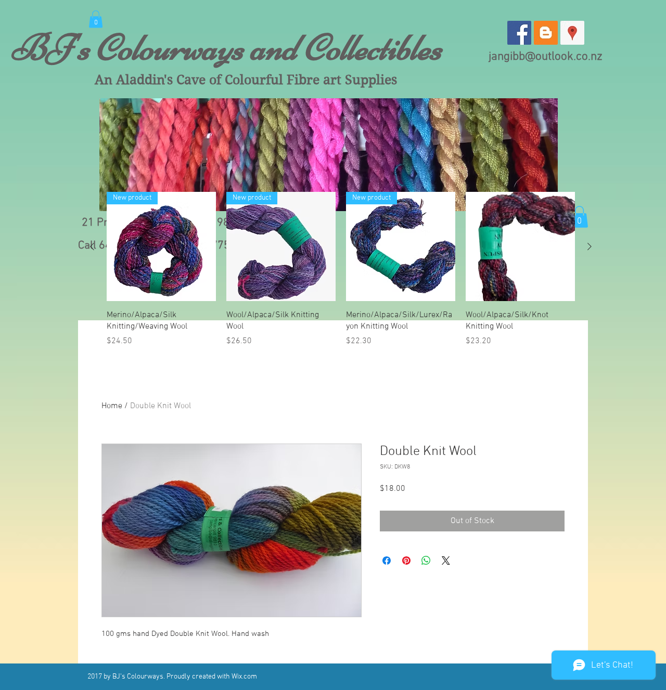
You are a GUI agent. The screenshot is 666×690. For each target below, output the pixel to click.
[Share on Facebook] (386, 560)
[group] (341, 269)
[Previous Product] (92, 246)
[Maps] (572, 33)
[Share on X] (446, 560)
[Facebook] (519, 33)
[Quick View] (520, 246)
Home (111, 406)
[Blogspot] (546, 33)
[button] (95, 19)
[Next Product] (589, 246)
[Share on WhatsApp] (426, 560)
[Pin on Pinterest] (406, 560)
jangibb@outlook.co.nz (546, 56)
